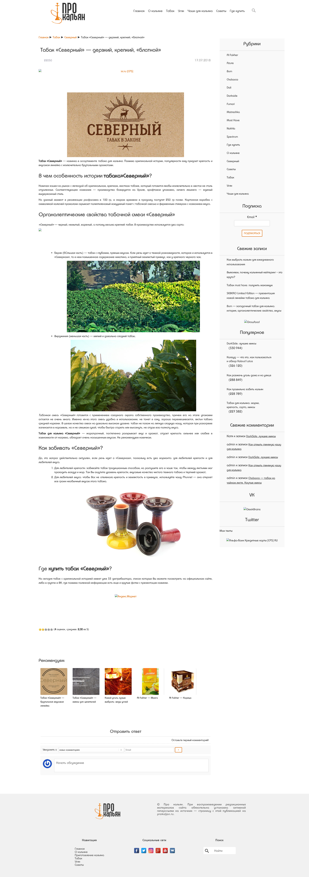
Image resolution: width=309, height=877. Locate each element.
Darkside (232, 95)
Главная (138, 11)
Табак (170, 11)
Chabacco (232, 79)
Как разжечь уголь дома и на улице (249, 375)
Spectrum (232, 136)
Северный (70, 37)
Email (252, 217)
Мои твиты (226, 530)
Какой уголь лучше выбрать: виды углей (116, 699)
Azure (230, 63)
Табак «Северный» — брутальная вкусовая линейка (52, 701)
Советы (221, 11)
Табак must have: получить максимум (250, 285)
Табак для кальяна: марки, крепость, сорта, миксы (243, 405)
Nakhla (231, 128)
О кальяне (155, 11)
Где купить (237, 11)
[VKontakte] (172, 848)
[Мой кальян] (68, 12)
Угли (181, 11)
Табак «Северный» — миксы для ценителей (84, 699)
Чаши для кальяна (200, 11)
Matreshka (233, 111)
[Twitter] (143, 848)
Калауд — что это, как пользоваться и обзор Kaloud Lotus (249, 359)
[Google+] (158, 848)
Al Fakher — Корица (180, 697)
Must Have (233, 120)
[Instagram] (150, 848)
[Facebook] (136, 848)
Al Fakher (232, 54)
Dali (229, 87)
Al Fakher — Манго (147, 697)
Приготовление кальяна (89, 855)
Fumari (231, 103)
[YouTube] (165, 848)
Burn (229, 71)
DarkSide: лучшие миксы (241, 343)
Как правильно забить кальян (245, 389)
